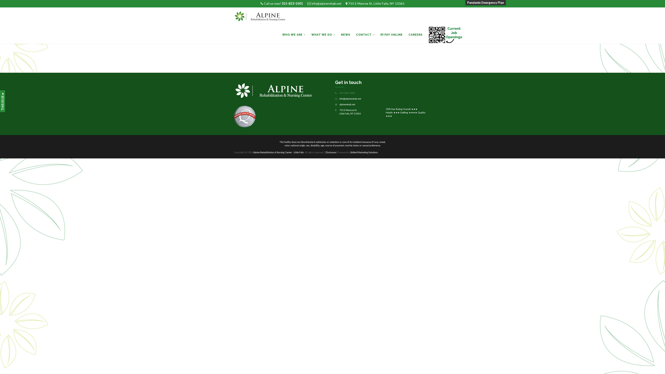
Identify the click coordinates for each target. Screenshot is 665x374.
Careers (415, 34)
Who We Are (292, 34)
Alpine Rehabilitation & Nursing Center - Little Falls (278, 152)
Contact (364, 34)
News (345, 34)
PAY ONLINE (393, 34)
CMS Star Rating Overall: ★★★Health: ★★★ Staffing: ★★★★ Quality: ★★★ (406, 112)
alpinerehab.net (347, 104)
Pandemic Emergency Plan (485, 3)
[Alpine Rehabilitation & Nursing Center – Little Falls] (262, 16)
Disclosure (331, 152)
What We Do (321, 34)
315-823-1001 (292, 3)
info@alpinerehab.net (326, 3)
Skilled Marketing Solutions (364, 152)
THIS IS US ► (3, 101)
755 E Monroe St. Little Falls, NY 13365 (376, 3)
